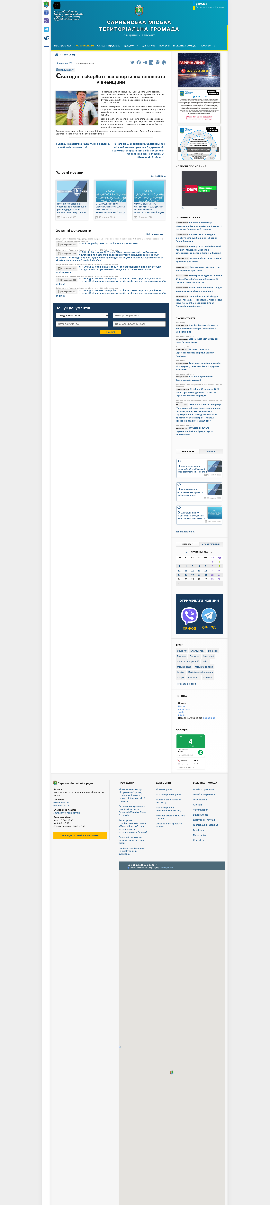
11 (186, 570)
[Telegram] (46, 29)
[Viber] (46, 21)
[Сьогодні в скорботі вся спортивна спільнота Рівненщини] (77, 108)
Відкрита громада (184, 45)
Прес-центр (207, 45)
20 (199, 575)
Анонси (211, 451)
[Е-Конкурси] (199, 188)
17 (179, 575)
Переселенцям (84, 45)
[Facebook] (46, 12)
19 (192, 575)
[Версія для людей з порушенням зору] (46, 38)
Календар (187, 544)
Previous (182, 208)
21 (206, 575)
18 (186, 575)
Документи (131, 45)
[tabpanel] (199, 188)
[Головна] (46, 4)
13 (199, 570)
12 (192, 570)
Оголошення (187, 451)
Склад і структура (108, 45)
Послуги (164, 45)
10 (179, 570)
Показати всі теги (186, 684)
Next (215, 208)
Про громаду (62, 45)
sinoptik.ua (209, 718)
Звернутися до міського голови (80, 835)
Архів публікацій (211, 544)
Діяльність (148, 45)
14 (206, 570)
